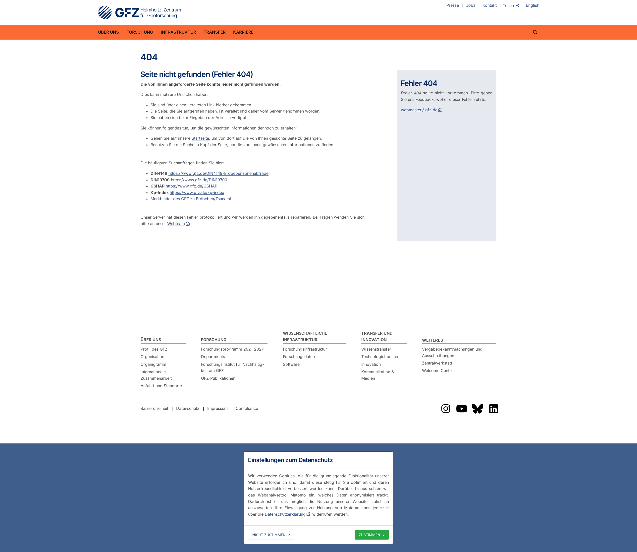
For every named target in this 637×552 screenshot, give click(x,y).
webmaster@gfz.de (419, 109)
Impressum (217, 408)
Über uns (108, 32)
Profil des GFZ (154, 349)
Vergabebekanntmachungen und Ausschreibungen (452, 352)
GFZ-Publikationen (218, 378)
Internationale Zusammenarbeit (156, 375)
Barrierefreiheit (154, 408)
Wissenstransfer (376, 349)
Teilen (508, 5)
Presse (452, 5)
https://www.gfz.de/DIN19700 (199, 179)
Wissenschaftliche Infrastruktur (305, 336)
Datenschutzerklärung (285, 514)
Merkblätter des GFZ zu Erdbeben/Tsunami (191, 198)
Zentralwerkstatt (437, 363)
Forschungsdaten (299, 356)
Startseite (200, 138)
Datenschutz (187, 408)
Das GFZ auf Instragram (446, 409)
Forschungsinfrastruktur (305, 349)
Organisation (152, 356)
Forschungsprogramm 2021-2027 (232, 349)
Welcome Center (437, 370)
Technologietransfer (380, 356)
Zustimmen (369, 535)
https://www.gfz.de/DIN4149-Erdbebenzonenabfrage (218, 173)
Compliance (247, 408)
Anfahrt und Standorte (161, 385)
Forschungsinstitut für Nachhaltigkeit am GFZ (232, 367)
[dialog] (318, 497)
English (532, 5)
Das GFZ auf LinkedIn (493, 409)
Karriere (243, 32)
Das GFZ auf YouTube (462, 409)
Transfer (215, 32)
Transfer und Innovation (377, 336)
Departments (213, 356)
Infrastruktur (178, 32)
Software (291, 364)
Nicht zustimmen (269, 535)
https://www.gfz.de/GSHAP (191, 186)
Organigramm (153, 364)
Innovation (371, 364)
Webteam (176, 223)
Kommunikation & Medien (377, 375)
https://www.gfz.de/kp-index (197, 192)
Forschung (139, 32)
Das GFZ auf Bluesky (477, 409)
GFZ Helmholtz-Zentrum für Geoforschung (139, 12)
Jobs (470, 5)
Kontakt (489, 5)
